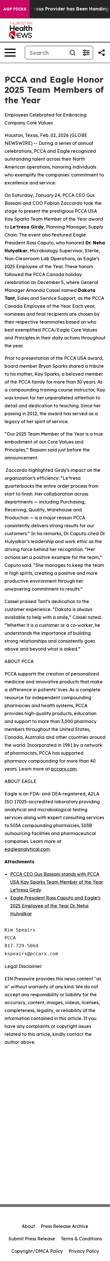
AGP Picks (14, 9)
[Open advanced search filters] (86, 52)
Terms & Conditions (81, 1238)
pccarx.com (63, 769)
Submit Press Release (31, 1238)
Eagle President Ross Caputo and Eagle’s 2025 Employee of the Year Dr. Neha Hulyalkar (55, 905)
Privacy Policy (84, 1251)
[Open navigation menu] (10, 52)
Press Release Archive (64, 1226)
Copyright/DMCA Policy (37, 1251)
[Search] (72, 52)
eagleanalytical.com (27, 849)
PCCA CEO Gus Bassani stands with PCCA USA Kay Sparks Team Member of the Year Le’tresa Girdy (56, 882)
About (28, 1226)
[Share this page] (101, 52)
